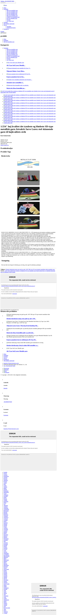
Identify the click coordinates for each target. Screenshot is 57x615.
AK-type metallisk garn (12, 11)
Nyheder (6, 22)
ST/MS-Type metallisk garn (13, 17)
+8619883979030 (8, 401)
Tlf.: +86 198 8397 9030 (9, 366)
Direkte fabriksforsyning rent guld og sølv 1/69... (21, 318)
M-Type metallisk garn (12, 18)
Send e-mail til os (5, 145)
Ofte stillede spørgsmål (9, 23)
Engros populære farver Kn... (16, 77)
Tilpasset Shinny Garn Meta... (16, 71)
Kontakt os (6, 29)
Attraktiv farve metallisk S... (15, 82)
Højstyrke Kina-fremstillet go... (16, 88)
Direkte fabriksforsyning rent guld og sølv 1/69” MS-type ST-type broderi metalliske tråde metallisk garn (30, 269)
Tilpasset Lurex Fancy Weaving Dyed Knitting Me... (22, 325)
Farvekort (9, 26)
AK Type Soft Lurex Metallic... (16, 65)
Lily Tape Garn (10, 21)
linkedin (5, 388)
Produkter (6, 9)
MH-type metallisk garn (12, 10)
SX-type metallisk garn (12, 14)
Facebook (6, 415)
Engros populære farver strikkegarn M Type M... (22, 340)
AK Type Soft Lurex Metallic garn (17, 351)
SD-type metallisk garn (12, 13)
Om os (5, 25)
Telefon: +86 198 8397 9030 (7, 1)
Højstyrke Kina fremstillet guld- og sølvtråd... (20, 333)
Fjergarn (8, 19)
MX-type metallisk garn (12, 15)
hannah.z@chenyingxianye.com (11, 363)
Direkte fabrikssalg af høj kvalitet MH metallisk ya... (22, 345)
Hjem (5, 7)
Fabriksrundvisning (11, 27)
